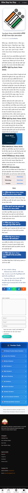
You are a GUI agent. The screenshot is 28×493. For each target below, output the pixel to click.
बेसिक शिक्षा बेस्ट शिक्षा (8, 2)
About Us (18, 412)
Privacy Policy (6, 412)
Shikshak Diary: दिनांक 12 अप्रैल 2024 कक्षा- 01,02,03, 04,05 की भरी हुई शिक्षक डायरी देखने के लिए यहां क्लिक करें (13, 274)
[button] (19, 2)
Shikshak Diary (4, 438)
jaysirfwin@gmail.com (9, 473)
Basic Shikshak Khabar (6, 440)
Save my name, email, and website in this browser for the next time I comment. (14, 331)
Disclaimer (12, 412)
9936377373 (11, 471)
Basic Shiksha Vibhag (10, 270)
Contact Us (22, 412)
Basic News (3, 443)
